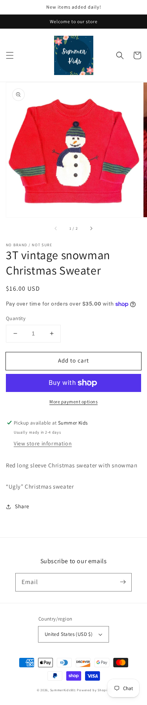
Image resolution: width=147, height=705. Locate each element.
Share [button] (22, 506)
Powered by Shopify (93, 690)
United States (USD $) (69, 634)
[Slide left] (56, 228)
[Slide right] (91, 228)
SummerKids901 (63, 690)
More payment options (73, 402)
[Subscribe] (122, 582)
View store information (43, 443)
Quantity (15, 318)
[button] (9, 55)
